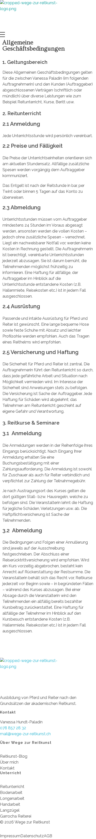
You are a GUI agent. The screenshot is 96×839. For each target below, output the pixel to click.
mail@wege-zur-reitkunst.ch (25, 734)
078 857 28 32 (13, 728)
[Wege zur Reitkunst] (32, 16)
